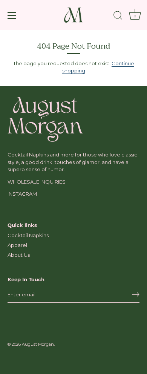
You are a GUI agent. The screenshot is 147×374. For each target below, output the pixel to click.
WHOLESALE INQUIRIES (37, 182)
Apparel (17, 245)
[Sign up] (135, 294)
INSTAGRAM (22, 194)
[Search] (118, 16)
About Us (19, 255)
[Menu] (12, 15)
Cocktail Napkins (28, 235)
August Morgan (38, 344)
